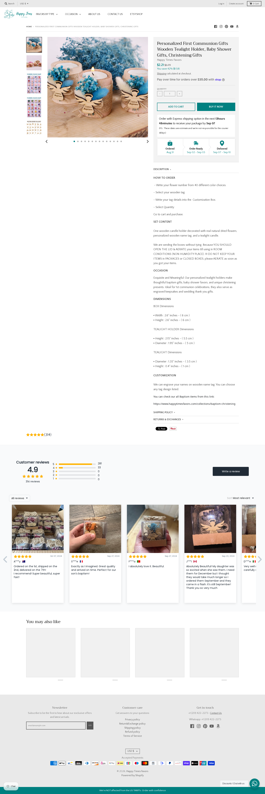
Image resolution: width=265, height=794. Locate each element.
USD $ (23, 4)
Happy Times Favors (169, 59)
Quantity (161, 89)
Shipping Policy (163, 412)
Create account (236, 4)
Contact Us (216, 713)
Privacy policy (132, 719)
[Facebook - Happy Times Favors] (215, 26)
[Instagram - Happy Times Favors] (221, 26)
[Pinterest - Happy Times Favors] (226, 26)
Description (161, 169)
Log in (221, 4)
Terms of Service (132, 736)
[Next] (148, 141)
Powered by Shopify (133, 775)
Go (90, 725)
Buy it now (216, 106)
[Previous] (47, 141)
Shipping (161, 73)
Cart (256, 4)
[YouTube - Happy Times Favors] (231, 26)
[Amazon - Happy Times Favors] (237, 26)
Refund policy (132, 731)
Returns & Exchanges (167, 419)
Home (29, 27)
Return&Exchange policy (132, 723)
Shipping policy (132, 727)
